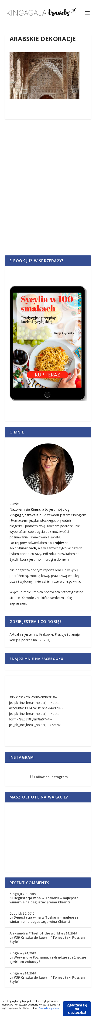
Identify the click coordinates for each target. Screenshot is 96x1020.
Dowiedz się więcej (49, 1008)
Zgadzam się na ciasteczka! (77, 1008)
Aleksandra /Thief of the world (35, 933)
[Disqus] (48, 192)
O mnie (28, 597)
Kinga (14, 893)
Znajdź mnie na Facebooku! (37, 658)
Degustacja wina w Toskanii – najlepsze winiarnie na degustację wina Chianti (44, 900)
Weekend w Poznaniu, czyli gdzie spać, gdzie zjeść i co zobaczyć (48, 959)
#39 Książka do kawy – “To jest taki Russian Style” (47, 939)
